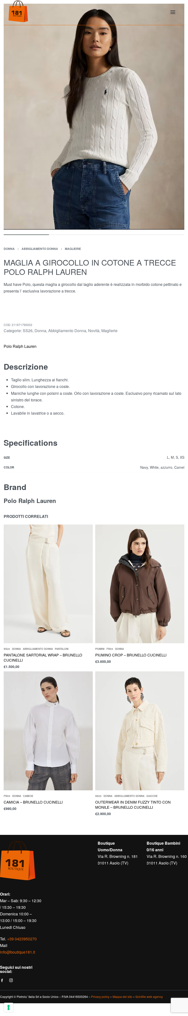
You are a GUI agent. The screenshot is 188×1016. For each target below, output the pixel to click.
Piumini (100, 649)
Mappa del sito (122, 996)
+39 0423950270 (22, 939)
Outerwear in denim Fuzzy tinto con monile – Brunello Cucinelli (133, 804)
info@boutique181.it (17, 952)
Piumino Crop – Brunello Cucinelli (130, 654)
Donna (9, 248)
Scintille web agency (149, 996)
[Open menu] (173, 12)
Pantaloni (62, 649)
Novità (93, 330)
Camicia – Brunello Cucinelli (33, 802)
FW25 (109, 649)
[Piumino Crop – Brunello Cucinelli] (139, 584)
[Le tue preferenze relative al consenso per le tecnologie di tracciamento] (8, 1007)
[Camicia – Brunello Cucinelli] (48, 730)
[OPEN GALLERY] (94, 117)
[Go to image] (26, 234)
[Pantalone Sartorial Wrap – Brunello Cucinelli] (48, 584)
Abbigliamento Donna (40, 248)
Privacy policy (100, 996)
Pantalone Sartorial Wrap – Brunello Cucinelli (43, 657)
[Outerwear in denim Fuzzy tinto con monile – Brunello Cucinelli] (139, 730)
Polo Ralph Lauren (20, 346)
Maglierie (73, 248)
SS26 (28, 330)
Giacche (152, 796)
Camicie (28, 796)
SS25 (98, 796)
